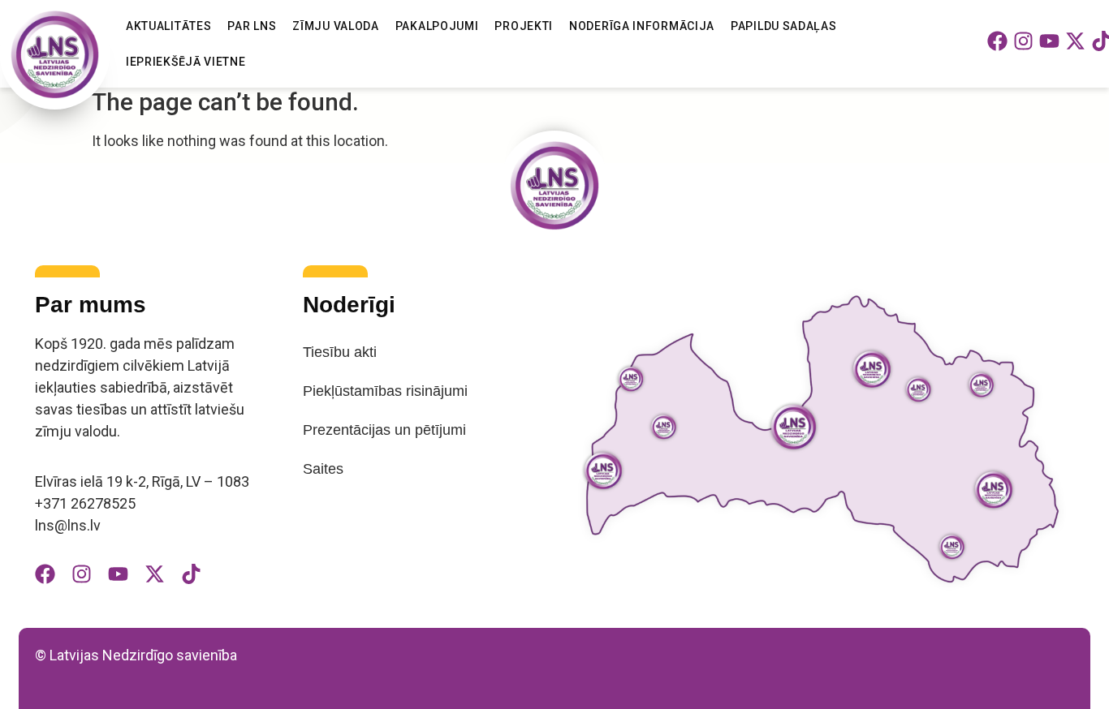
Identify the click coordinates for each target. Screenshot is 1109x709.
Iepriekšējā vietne (186, 61)
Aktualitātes (168, 25)
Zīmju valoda (335, 25)
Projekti (523, 25)
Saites (323, 469)
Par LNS (251, 25)
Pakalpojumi (437, 25)
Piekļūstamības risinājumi (385, 391)
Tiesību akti (340, 352)
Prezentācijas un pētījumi (384, 430)
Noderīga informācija (641, 25)
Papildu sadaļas (784, 25)
